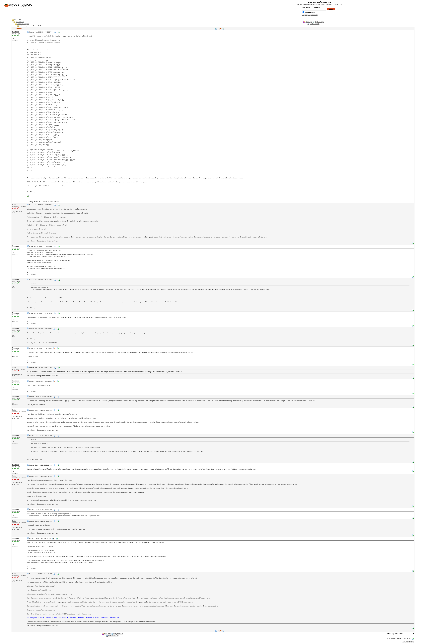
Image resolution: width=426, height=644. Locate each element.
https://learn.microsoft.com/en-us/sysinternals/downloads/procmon (49, 594)
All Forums (17, 20)
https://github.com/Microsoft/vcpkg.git (59, 260)
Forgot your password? (310, 15)
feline (14, 205)
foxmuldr (15, 32)
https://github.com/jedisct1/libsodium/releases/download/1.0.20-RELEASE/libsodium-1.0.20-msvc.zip (60, 254)
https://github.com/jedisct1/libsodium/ (40, 252)
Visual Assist (20, 22)
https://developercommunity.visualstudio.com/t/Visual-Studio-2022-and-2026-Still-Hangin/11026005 (60, 562)
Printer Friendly (315, 24)
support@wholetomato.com (36, 496)
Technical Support (23, 24)
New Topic (309, 22)
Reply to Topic (319, 22)
